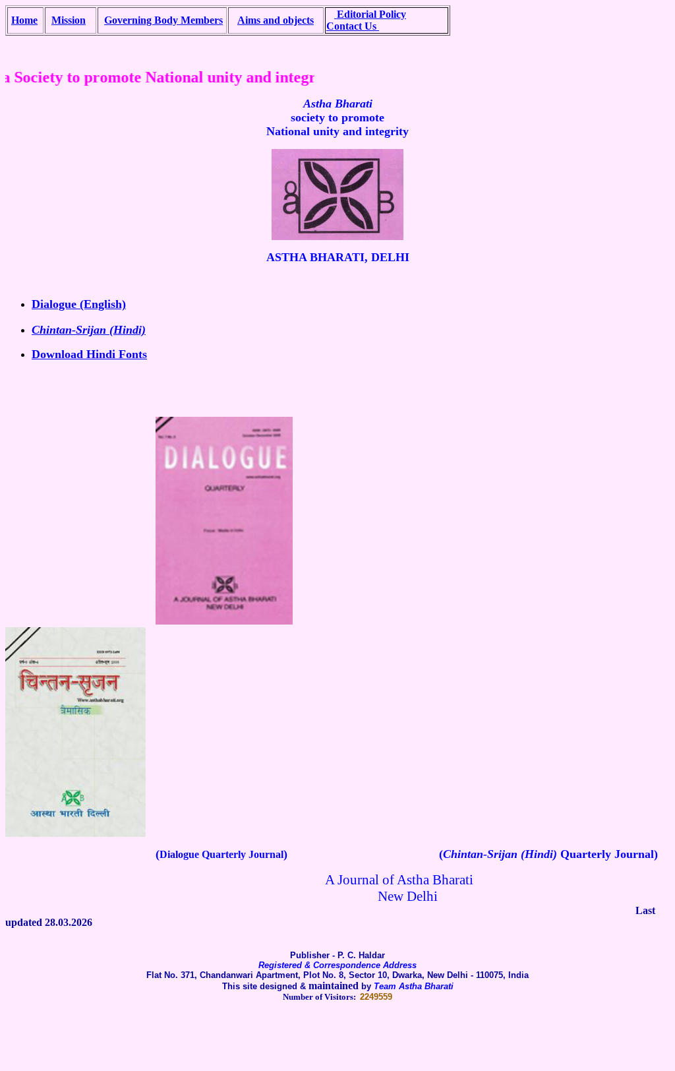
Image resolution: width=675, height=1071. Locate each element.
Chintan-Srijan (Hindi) (89, 329)
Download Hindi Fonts (89, 354)
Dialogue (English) (79, 304)
